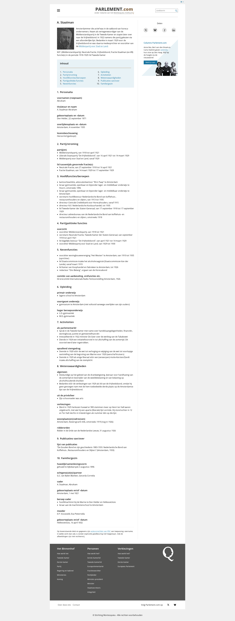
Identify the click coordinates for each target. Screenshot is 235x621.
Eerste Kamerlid (93, 558)
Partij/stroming (70, 75)
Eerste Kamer (62, 562)
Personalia (68, 72)
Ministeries (61, 575)
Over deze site (64, 605)
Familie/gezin (107, 83)
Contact (76, 605)
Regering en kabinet (65, 570)
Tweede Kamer (63, 558)
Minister (90, 583)
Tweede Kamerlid (94, 562)
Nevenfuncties (69, 83)
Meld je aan (150, 62)
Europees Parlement (126, 566)
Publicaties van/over (110, 80)
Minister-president (95, 579)
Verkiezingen (125, 548)
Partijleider (91, 575)
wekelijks (164, 50)
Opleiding (105, 72)
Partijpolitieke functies (73, 80)
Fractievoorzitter (94, 570)
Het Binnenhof (65, 548)
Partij (59, 566)
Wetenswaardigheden (111, 77)
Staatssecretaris (93, 588)
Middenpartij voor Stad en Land (93, 46)
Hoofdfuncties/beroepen (74, 77)
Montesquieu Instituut (123, 13)
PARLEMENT (114, 9)
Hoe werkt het (62, 553)
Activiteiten (106, 75)
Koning (60, 579)
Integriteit (91, 592)
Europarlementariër (95, 566)
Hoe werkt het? (93, 553)
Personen (93, 548)
